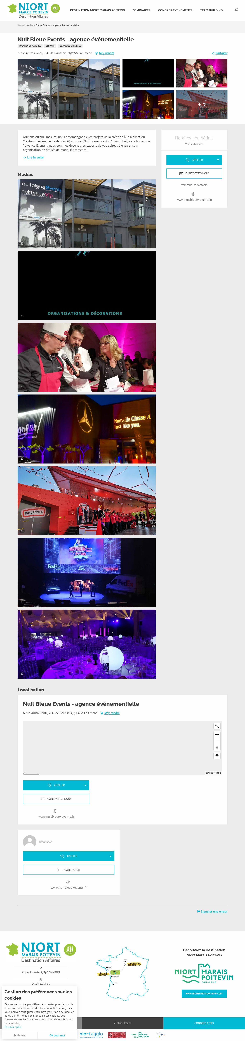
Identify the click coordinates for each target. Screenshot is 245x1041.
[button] (236, 9)
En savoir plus (13, 1027)
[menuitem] (33, 10)
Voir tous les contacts (194, 185)
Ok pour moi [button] (57, 1035)
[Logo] (41, 952)
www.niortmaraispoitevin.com (204, 993)
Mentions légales (122, 1023)
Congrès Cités (204, 1023)
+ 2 (202, 104)
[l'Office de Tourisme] (204, 973)
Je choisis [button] (19, 1035)
